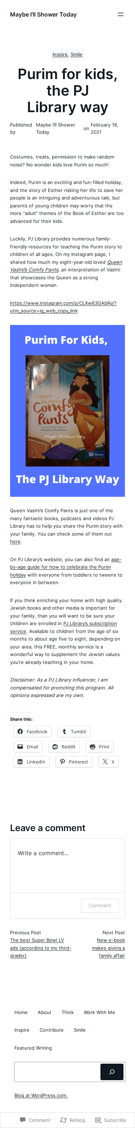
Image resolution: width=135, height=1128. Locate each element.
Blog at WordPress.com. (41, 1095)
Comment (100, 905)
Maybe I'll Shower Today (43, 14)
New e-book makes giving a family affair (108, 947)
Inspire (60, 54)
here (15, 541)
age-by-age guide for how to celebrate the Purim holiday (66, 567)
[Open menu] (120, 14)
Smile (76, 54)
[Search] (111, 1072)
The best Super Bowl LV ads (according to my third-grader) (40, 947)
